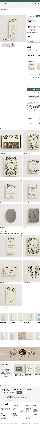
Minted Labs (15, 417)
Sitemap (33, 423)
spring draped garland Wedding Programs (3, 323)
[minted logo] (5, 3)
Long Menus (2, 257)
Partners (28, 405)
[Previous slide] (1, 45)
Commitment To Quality (15, 411)
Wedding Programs (7, 385)
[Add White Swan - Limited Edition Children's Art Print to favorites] (22, 365)
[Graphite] (28, 29)
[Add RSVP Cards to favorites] (21, 180)
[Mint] (37, 27)
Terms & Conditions (24, 423)
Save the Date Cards (26, 153)
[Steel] (31, 29)
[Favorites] (36, 3)
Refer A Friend (35, 412)
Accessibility (37, 423)
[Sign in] (33, 3)
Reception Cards (25, 227)
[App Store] (6, 417)
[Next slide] (16, 45)
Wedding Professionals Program (28, 416)
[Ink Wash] (28, 27)
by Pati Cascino (20, 323)
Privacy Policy (30, 423)
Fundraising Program (28, 413)
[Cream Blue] (34, 27)
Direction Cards (2, 227)
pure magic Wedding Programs (29, 323)
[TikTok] (4, 415)
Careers (14, 408)
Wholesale (28, 418)
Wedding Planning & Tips (35, 407)
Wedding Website (3, 153)
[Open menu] (2, 3)
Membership (35, 414)
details (30, 102)
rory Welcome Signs (29, 341)
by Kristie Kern (11, 323)
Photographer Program (28, 409)
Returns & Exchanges (21, 410)
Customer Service (21, 406)
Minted (1, 385)
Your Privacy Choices (22, 415)
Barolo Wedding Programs (21, 322)
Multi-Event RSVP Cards (27, 202)
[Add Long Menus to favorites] (21, 235)
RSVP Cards (2, 202)
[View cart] (38, 3)
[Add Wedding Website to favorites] (21, 131)
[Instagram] (5, 415)
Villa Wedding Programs (12, 322)
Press (14, 409)
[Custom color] (34, 29)
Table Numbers (25, 257)
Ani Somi (2, 11)
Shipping (21, 411)
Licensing (27, 419)
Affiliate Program (29, 406)
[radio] (29, 21)
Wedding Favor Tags (3, 307)
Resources (35, 405)
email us (31, 111)
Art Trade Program (27, 411)
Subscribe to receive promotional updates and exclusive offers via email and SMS (17, 390)
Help (20, 407)
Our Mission (15, 406)
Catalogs (34, 409)
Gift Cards (21, 412)
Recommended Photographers (35, 411)
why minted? (36, 102)
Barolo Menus (2, 341)
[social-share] (1, 14)
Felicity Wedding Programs (12, 341)
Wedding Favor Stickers (27, 282)
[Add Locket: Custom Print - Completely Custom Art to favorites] (33, 365)
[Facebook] (1, 415)
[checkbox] (32, 74)
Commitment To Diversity (15, 414)
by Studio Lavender (20, 342)
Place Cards (2, 282)
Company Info (15, 405)
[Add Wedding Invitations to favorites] (21, 156)
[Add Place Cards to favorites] (21, 260)
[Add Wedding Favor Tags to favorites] (21, 285)
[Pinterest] (3, 415)
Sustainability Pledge (15, 416)
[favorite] (3, 14)
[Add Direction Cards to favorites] (21, 205)
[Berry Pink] (31, 27)
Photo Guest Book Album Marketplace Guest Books (21, 341)
